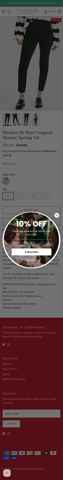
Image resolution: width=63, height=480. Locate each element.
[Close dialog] (56, 215)
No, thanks (31, 260)
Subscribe (31, 252)
